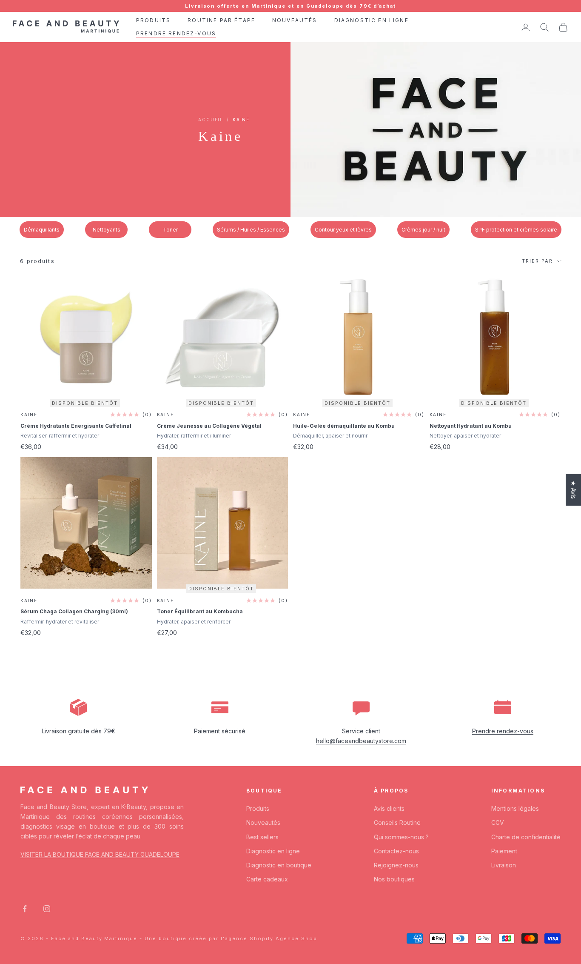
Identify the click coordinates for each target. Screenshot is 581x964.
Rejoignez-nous (396, 865)
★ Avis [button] (573, 490)
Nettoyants (106, 229)
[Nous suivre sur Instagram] (47, 908)
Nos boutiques (394, 879)
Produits (257, 808)
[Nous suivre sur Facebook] (24, 908)
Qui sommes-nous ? (401, 837)
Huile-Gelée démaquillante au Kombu (344, 426)
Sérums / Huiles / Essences (251, 229)
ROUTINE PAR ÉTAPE (221, 20)
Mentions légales (515, 808)
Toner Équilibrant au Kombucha (200, 611)
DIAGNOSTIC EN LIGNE (371, 20)
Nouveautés (263, 822)
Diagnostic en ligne (273, 851)
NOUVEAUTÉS (294, 20)
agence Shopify (249, 938)
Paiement (504, 851)
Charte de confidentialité (526, 837)
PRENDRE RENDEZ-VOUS (176, 33)
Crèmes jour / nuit (423, 229)
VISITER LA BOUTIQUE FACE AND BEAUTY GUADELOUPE (99, 854)
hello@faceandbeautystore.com (361, 740)
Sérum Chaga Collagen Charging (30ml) (74, 611)
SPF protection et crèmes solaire (516, 229)
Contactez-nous (396, 851)
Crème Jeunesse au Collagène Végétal (209, 426)
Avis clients (389, 808)
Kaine (28, 414)
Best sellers (262, 837)
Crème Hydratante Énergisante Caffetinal (75, 426)
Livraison (503, 865)
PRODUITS (153, 20)
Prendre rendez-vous (502, 731)
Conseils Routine (397, 822)
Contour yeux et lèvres (343, 229)
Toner (170, 229)
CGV (497, 822)
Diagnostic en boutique (278, 865)
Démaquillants (42, 229)
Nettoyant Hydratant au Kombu (471, 426)
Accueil (210, 119)
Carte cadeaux (267, 879)
